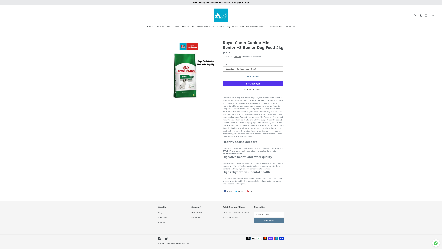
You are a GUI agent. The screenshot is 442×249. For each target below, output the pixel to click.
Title (225, 64)
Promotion (196, 217)
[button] (436, 243)
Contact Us (163, 222)
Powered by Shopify (181, 243)
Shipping (237, 56)
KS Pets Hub (169, 243)
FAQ (160, 212)
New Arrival (196, 212)
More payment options (253, 89)
